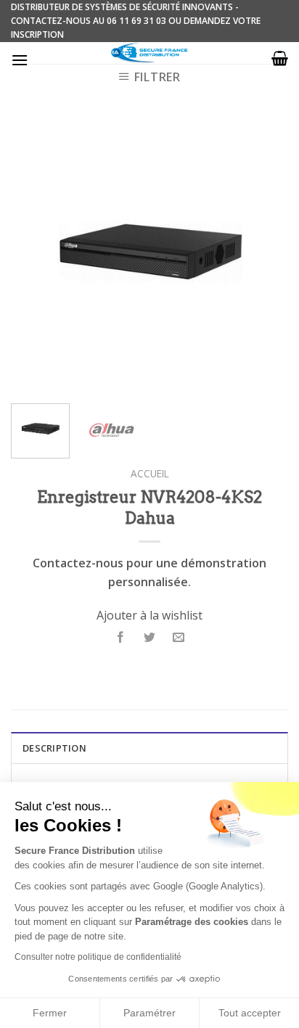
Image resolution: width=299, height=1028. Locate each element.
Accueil (150, 473)
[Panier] (279, 58)
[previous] (35, 253)
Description (54, 747)
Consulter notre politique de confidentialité (98, 957)
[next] (264, 253)
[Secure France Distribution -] (149, 53)
